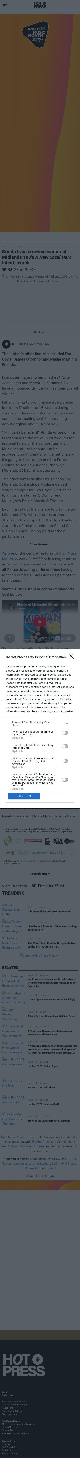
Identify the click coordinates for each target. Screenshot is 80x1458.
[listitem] (40, 723)
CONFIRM (24, 796)
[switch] (65, 733)
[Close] (72, 657)
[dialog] (40, 729)
